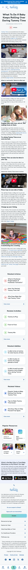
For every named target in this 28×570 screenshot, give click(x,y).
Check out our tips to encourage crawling (11, 256)
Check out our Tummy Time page (9, 264)
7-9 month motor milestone (15, 250)
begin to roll (14, 38)
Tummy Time (4, 32)
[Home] (14, 7)
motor (8, 69)
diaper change (10, 221)
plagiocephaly (9, 77)
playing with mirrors (21, 133)
